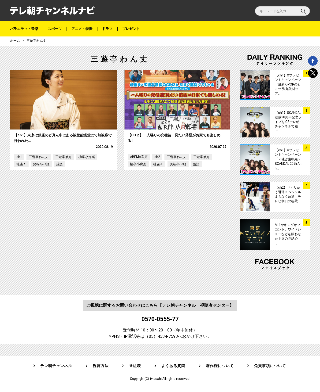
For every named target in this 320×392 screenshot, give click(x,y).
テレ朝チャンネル (56, 366)
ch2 (157, 157)
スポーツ (55, 29)
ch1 (19, 157)
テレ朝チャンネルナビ (52, 10)
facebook (313, 61)
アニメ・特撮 (82, 29)
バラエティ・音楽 (24, 29)
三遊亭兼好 (63, 157)
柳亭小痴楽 (86, 157)
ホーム (15, 41)
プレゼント (131, 29)
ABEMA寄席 (139, 157)
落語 (59, 164)
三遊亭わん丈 (38, 157)
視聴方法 (101, 366)
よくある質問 (173, 366)
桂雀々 (21, 164)
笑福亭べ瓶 (41, 164)
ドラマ (107, 29)
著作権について (220, 366)
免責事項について (270, 366)
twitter (313, 73)
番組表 (135, 366)
